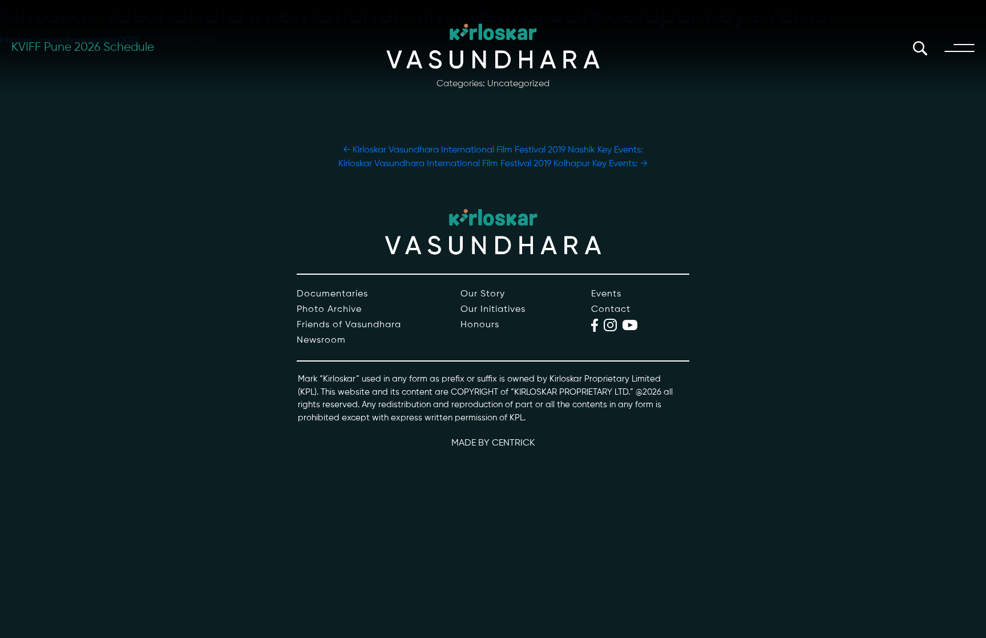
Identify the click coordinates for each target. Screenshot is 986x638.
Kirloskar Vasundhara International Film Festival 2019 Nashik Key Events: (493, 150)
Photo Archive (329, 309)
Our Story (482, 294)
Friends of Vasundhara (349, 325)
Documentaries (332, 294)
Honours (479, 325)
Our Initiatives (493, 309)
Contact (611, 309)
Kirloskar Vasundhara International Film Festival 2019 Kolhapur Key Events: (493, 163)
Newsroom (321, 340)
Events (606, 294)
